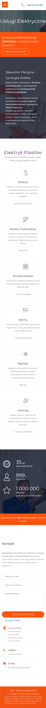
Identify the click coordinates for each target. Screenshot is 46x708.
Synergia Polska (12, 620)
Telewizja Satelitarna (23, 431)
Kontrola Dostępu (23, 294)
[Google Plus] (8, 694)
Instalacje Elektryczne (23, 203)
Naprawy (23, 385)
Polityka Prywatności (32, 694)
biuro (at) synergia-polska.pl (19, 667)
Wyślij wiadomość (23, 614)
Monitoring (23, 250)
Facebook (14, 694)
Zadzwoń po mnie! (15, 51)
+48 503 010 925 (34, 5)
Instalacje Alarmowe (23, 338)
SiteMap (21, 694)
